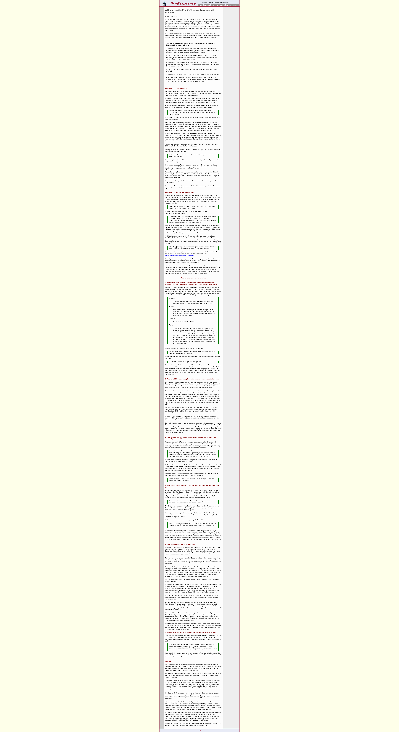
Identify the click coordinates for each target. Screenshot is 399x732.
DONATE (235, 5)
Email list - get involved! (218, 5)
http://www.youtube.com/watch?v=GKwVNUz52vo (180, 255)
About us (207, 5)
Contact (228, 5)
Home (201, 5)
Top (199, 730)
